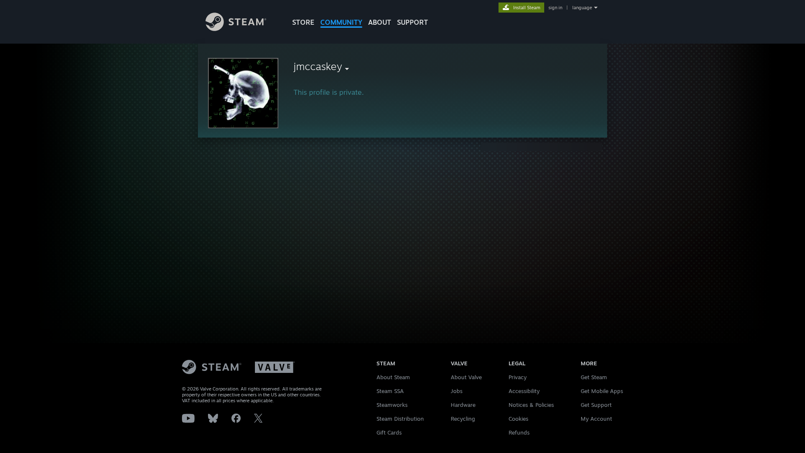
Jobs (456, 391)
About (379, 22)
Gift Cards (389, 432)
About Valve (466, 377)
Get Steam (594, 377)
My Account (596, 418)
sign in (555, 7)
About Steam (393, 377)
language (582, 7)
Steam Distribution (400, 418)
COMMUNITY (341, 22)
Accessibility (524, 391)
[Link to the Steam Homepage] (235, 28)
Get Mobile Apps (602, 391)
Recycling (463, 418)
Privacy (518, 377)
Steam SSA (390, 391)
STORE (303, 22)
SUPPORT (412, 22)
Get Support (596, 404)
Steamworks (392, 404)
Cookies (518, 418)
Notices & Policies (531, 404)
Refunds (519, 432)
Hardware (463, 404)
